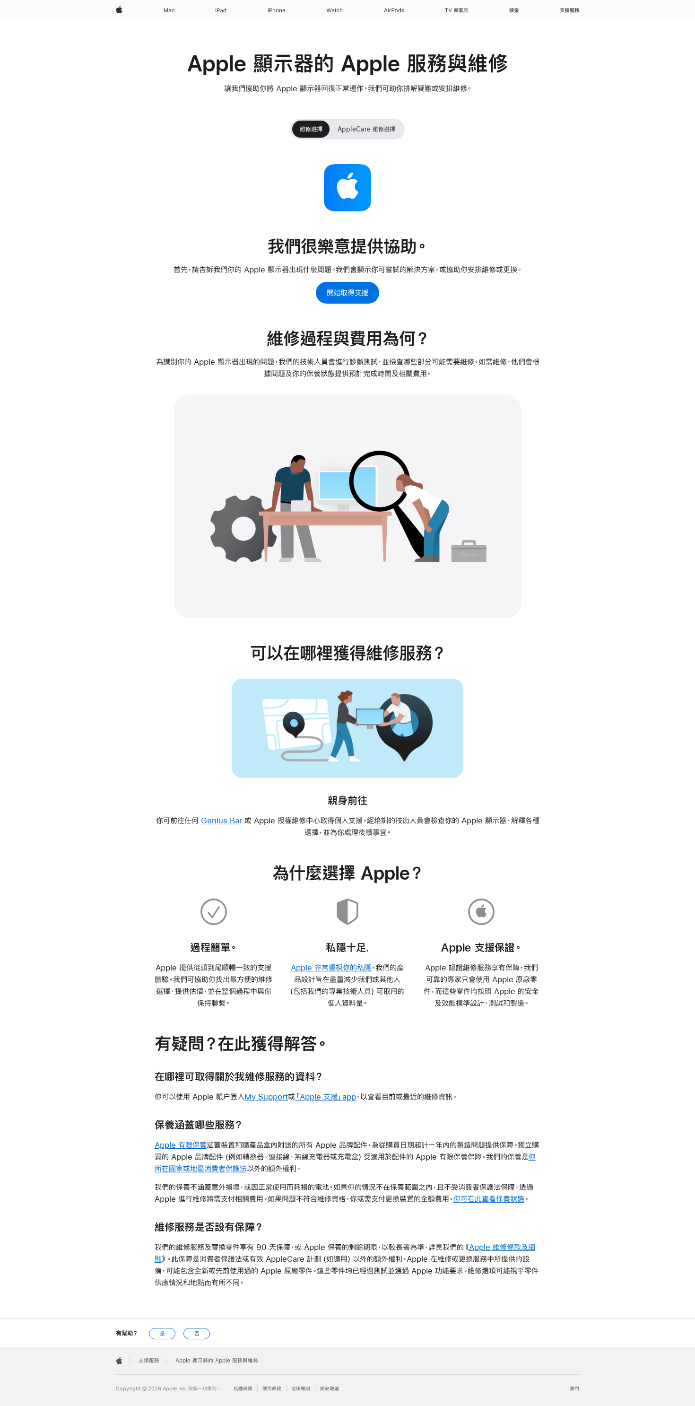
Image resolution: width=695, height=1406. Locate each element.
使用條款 (271, 1388)
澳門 (574, 1388)
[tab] (311, 129)
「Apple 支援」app (325, 1096)
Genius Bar (221, 820)
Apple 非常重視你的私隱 (331, 967)
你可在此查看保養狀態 (488, 1199)
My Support (266, 1096)
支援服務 (149, 1360)
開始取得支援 (347, 292)
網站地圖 (329, 1388)
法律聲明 (300, 1388)
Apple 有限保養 (181, 1145)
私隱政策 (243, 1388)
